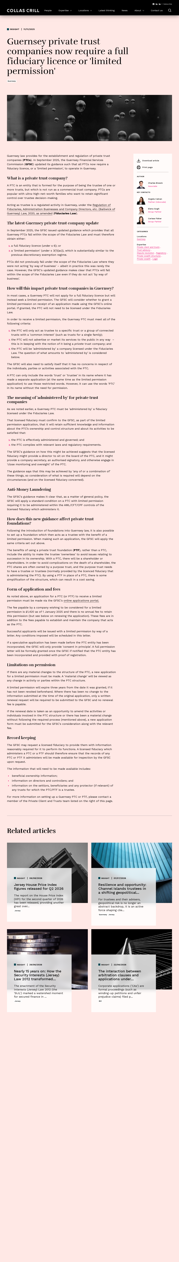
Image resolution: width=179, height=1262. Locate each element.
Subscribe (167, 4)
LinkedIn (156, 4)
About (138, 10)
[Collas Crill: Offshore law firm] (23, 10)
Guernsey (141, 239)
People (48, 10)
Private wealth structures (149, 256)
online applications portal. (81, 600)
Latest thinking (107, 10)
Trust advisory (143, 250)
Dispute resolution (145, 253)
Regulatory (161, 253)
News (125, 10)
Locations (83, 10)
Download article (150, 160)
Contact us (157, 10)
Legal (155, 259)
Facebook (153, 4)
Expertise (64, 10)
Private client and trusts (148, 247)
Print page (147, 167)
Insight (14, 29)
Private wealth (143, 259)
